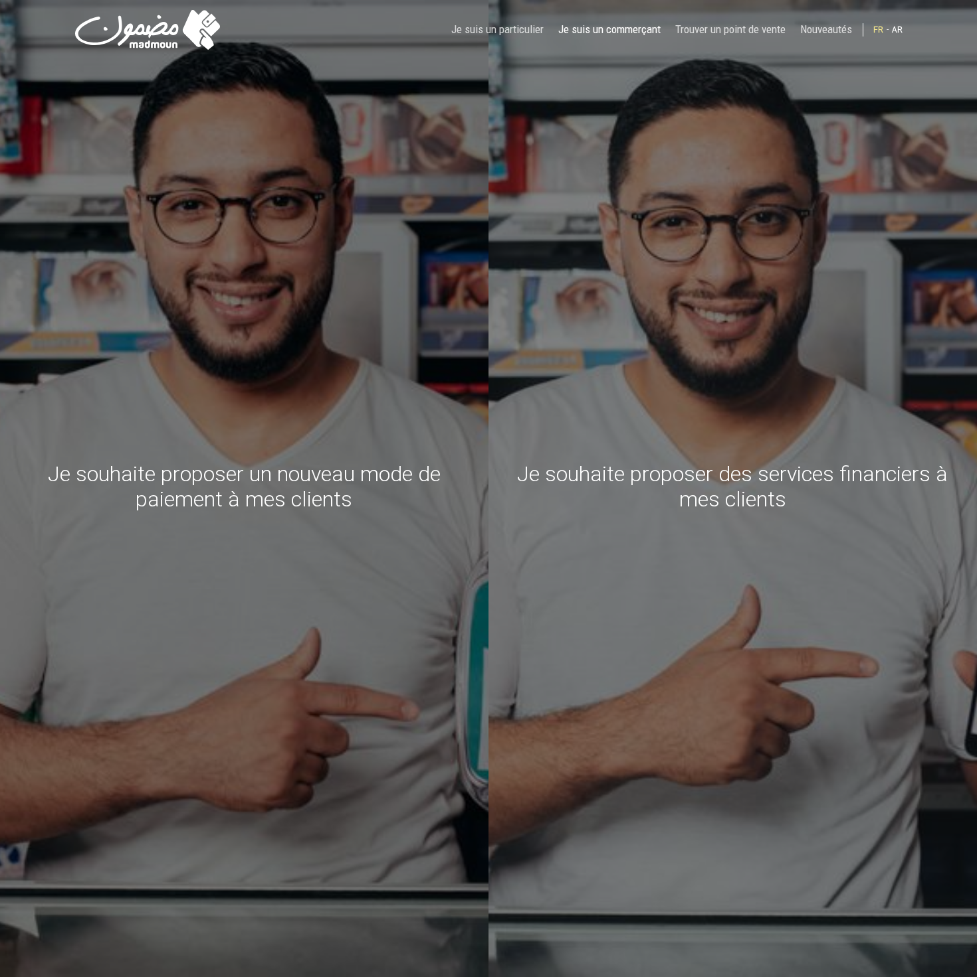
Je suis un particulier (497, 29)
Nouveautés (826, 29)
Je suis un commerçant (609, 29)
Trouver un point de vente (730, 29)
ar (897, 30)
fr (878, 30)
